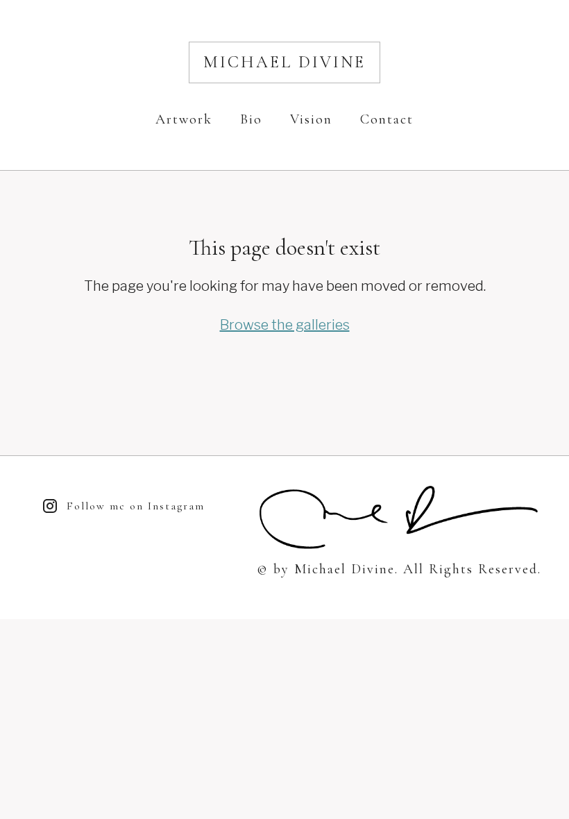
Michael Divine (284, 62)
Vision (311, 119)
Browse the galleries (285, 324)
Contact (387, 119)
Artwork (183, 119)
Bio (251, 119)
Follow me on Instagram (136, 506)
